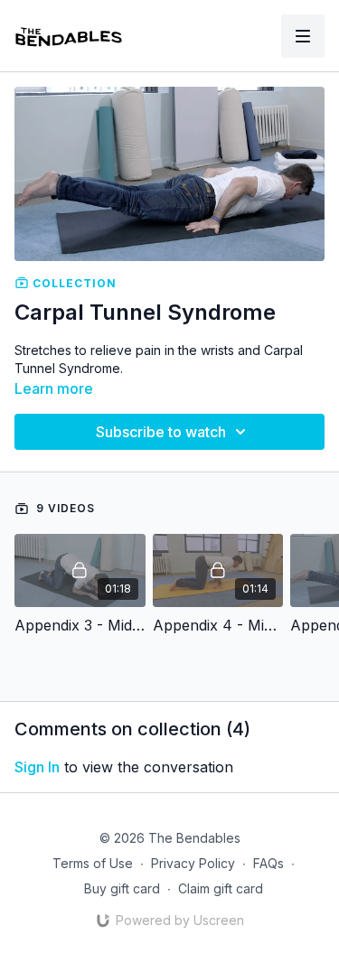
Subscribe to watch (161, 432)
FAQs (268, 863)
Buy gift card (122, 888)
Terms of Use (92, 863)
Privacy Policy (193, 863)
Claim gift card (220, 888)
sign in (37, 767)
